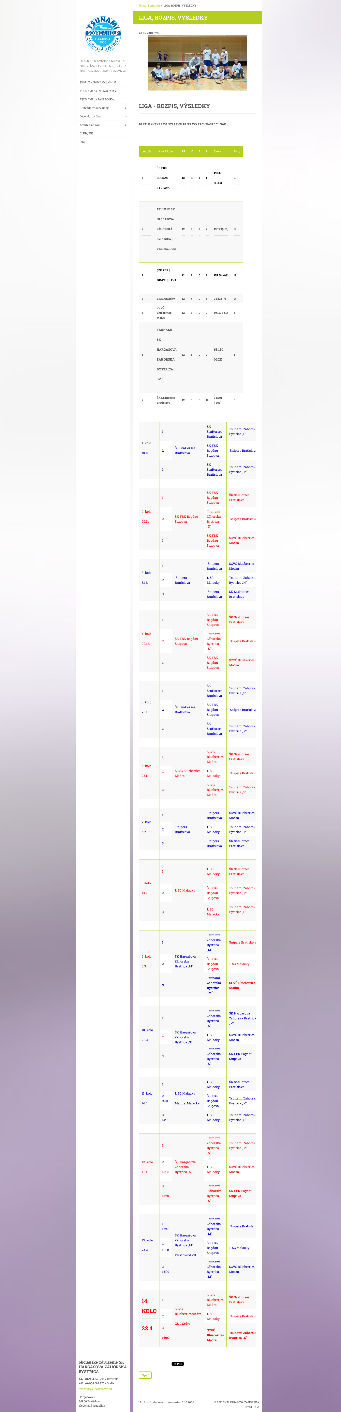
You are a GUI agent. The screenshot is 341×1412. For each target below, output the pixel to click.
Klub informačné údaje (94, 108)
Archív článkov (89, 125)
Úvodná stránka (149, 5)
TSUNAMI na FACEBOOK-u (97, 99)
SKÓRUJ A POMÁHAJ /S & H (98, 82)
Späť (145, 1375)
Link (83, 142)
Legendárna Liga (90, 116)
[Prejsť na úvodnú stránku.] (103, 29)
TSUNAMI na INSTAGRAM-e (98, 91)
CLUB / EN (86, 133)
